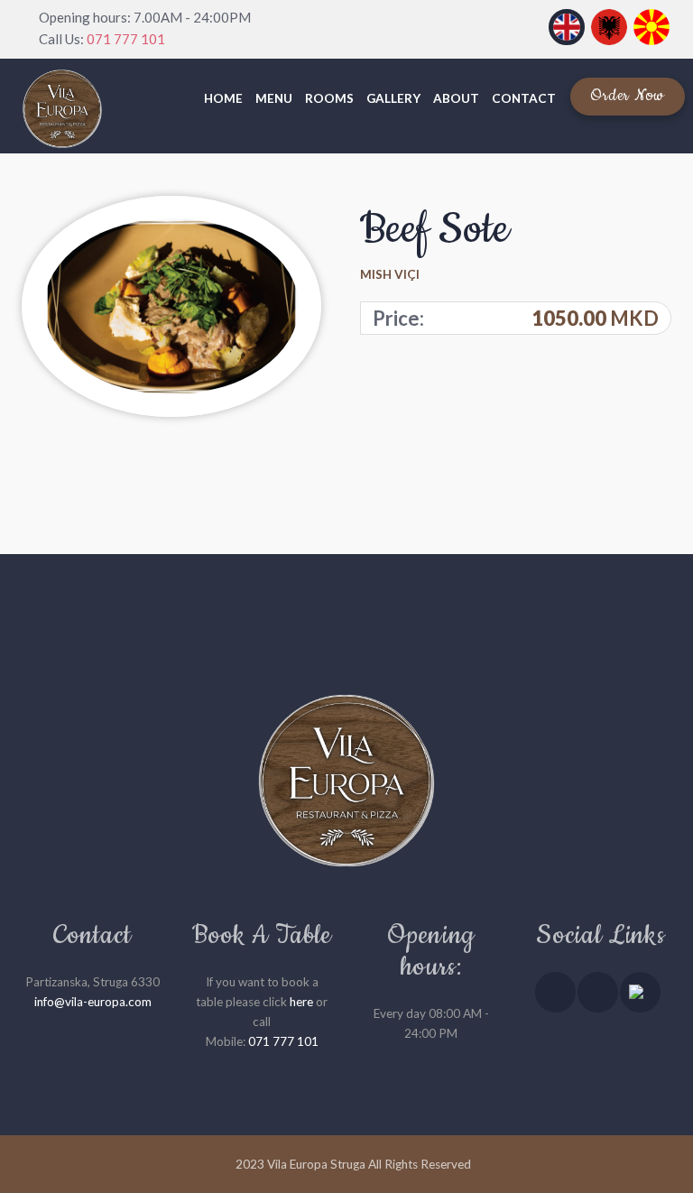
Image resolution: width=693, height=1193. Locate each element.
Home (223, 98)
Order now (627, 95)
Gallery (393, 98)
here (301, 1001)
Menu (273, 98)
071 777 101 (126, 39)
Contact (524, 98)
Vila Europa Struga (316, 1164)
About (456, 98)
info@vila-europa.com (93, 1001)
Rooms (329, 98)
